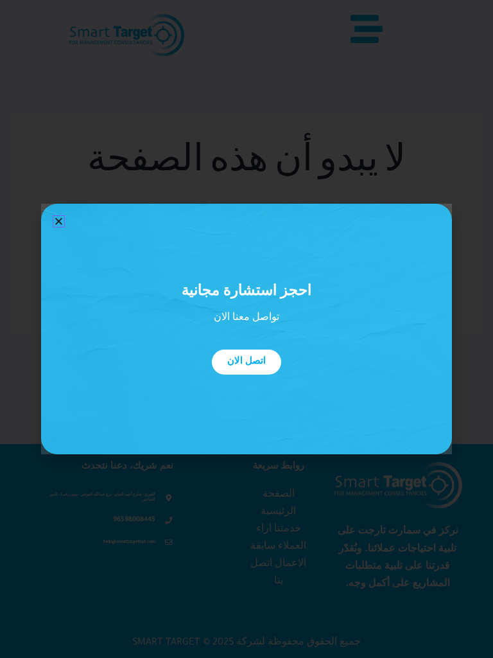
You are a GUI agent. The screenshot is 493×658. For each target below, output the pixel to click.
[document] (246, 329)
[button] (59, 221)
